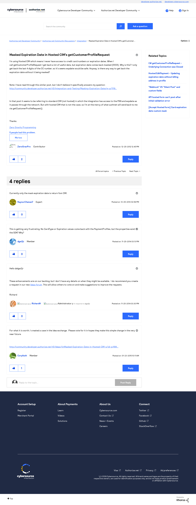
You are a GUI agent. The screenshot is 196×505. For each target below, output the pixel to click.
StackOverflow (146, 426)
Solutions (62, 421)
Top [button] (11, 498)
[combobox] (84, 26)
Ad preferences (168, 470)
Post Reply (125, 382)
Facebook (144, 415)
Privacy (149, 470)
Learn (60, 410)
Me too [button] (18, 137)
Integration (81, 41)
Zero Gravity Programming (22, 127)
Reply (130, 159)
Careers (103, 426)
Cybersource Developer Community (15, 10)
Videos (61, 415)
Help (171, 10)
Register (22, 410)
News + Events (106, 421)
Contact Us (105, 415)
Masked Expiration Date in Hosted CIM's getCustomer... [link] (112, 41)
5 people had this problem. (22, 132)
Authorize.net (132, 470)
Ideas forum (36, 284)
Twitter (142, 410)
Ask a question (140, 26)
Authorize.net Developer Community (119, 10)
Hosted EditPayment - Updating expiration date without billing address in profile (164, 77)
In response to (82, 304)
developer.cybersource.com (177, 1)
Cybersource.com (108, 410)
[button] (14, 159)
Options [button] (184, 41)
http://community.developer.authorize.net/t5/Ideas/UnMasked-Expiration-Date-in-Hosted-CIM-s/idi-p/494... (63, 346)
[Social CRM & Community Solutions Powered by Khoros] (183, 499)
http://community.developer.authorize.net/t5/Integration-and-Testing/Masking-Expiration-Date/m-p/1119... (63, 88)
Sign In (185, 10)
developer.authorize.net (151, 1)
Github (142, 421)
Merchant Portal (26, 415)
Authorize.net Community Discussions (58, 41)
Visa (116, 470)
